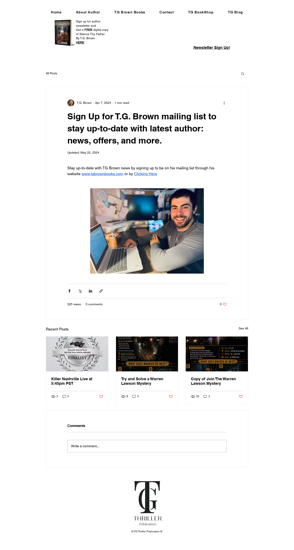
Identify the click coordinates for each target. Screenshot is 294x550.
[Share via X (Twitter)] (80, 291)
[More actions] (224, 103)
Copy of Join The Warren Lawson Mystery (213, 381)
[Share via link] (101, 291)
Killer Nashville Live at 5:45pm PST (71, 381)
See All (243, 328)
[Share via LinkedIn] (90, 291)
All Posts (51, 73)
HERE (80, 42)
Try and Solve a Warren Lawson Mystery (142, 381)
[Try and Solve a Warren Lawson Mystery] (147, 354)
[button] (243, 73)
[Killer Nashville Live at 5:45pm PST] (77, 354)
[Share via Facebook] (69, 291)
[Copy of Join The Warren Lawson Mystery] (217, 354)
